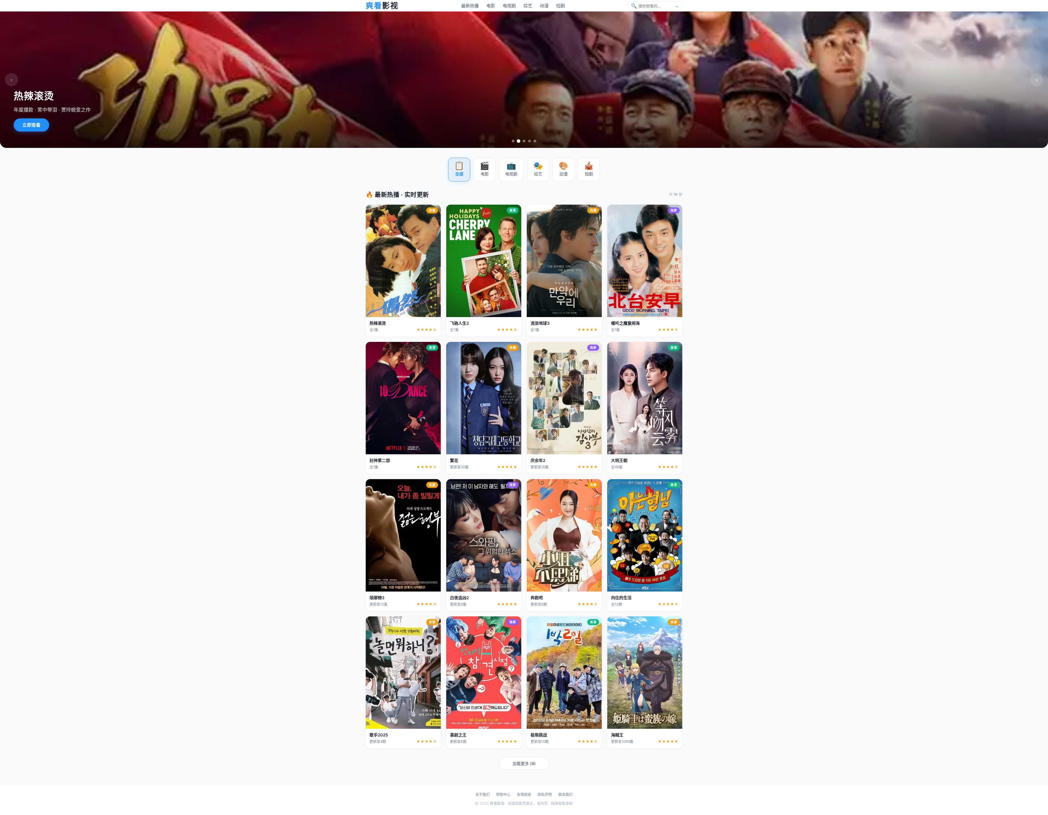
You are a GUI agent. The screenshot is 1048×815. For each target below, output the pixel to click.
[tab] (513, 141)
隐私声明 (545, 794)
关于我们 (482, 794)
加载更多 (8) (524, 763)
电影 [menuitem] (490, 5)
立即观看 (31, 125)
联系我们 (565, 794)
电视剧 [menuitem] (509, 5)
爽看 (382, 5)
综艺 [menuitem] (527, 5)
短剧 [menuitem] (560, 5)
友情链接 (524, 794)
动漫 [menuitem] (544, 5)
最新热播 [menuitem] (470, 5)
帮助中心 (503, 794)
